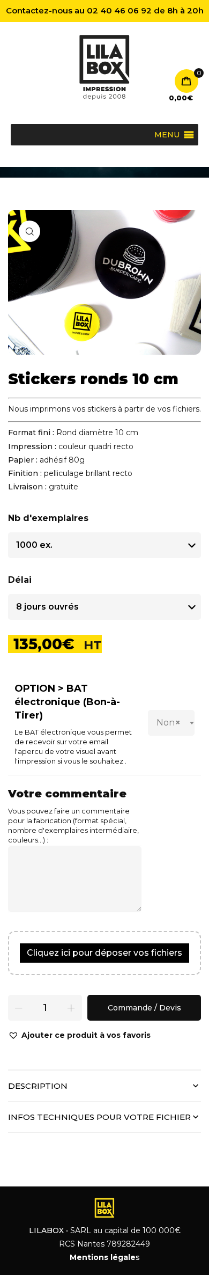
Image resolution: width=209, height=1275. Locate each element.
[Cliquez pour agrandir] (29, 231)
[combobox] (171, 723)
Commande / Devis (144, 1008)
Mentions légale (103, 1257)
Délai (20, 580)
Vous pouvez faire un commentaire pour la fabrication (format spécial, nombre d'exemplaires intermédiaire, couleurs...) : (73, 825)
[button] (79, 1035)
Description (38, 1086)
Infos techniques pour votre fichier (99, 1117)
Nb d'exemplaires (48, 518)
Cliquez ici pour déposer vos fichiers (104, 953)
